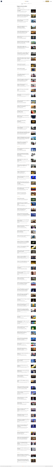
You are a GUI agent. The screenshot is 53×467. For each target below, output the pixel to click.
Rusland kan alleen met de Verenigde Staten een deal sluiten (23, 215)
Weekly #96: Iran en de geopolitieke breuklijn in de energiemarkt (22, 142)
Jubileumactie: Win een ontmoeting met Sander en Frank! (23, 116)
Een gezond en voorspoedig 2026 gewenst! (21, 193)
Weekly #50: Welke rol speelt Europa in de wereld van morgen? (23, 392)
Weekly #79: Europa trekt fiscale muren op (23, 235)
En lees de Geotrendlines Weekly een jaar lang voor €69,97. (23, 117)
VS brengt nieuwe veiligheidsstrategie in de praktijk (22, 189)
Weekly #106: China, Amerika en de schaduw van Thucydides (22, 84)
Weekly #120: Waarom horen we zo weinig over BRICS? (23, 10)
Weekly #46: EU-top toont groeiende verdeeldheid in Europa (22, 414)
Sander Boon (24, 28)
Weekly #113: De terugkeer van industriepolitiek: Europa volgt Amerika (23, 46)
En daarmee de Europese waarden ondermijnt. (22, 268)
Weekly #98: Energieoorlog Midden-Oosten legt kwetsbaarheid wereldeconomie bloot (23, 132)
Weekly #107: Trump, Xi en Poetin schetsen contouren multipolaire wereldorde (23, 79)
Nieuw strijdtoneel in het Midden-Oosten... (21, 344)
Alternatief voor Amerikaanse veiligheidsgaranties (22, 16)
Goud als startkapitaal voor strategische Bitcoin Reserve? (23, 305)
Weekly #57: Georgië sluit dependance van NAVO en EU (23, 353)
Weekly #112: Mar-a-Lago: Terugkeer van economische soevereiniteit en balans (23, 53)
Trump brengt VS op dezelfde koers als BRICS (22, 11)
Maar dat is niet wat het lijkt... (20, 232)
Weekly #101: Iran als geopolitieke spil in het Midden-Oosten (23, 111)
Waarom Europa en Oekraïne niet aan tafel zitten (22, 438)
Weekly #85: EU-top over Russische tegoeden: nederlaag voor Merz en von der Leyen (23, 203)
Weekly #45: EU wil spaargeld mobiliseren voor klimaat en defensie (23, 419)
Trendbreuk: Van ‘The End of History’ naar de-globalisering (23, 85)
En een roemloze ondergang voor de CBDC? (21, 328)
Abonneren (47, 1)
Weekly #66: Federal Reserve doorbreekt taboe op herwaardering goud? (23, 304)
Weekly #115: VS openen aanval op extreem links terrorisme (23, 36)
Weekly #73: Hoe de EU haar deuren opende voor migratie (23, 267)
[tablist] (21, 8)
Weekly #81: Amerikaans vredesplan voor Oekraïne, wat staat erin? (23, 226)
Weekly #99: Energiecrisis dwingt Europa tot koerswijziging (23, 127)
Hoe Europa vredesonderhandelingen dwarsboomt (22, 427)
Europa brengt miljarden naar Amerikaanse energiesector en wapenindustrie (23, 311)
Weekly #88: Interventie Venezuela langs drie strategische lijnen (23, 188)
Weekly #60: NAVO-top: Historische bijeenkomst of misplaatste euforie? (22, 338)
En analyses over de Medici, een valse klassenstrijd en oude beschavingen (23, 60)
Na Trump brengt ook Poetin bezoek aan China (22, 80)
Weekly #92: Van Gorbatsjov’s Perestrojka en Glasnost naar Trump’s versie (23, 165)
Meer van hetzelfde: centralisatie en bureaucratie (22, 290)
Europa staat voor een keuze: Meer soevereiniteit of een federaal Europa (23, 393)
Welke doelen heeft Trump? (20, 112)
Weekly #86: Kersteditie (20, 198)
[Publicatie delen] (44, 1)
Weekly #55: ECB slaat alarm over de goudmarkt (22, 365)
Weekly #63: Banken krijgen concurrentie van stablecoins (23, 321)
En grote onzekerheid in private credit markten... (22, 128)
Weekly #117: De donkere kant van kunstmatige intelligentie (22, 26)
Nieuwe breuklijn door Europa (20, 317)
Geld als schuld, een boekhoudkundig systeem (22, 69)
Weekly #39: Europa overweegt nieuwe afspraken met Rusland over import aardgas (23, 455)
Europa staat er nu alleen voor (20, 433)
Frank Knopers (21, 28)
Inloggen (51, 1)
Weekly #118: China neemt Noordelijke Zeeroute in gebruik (23, 20)
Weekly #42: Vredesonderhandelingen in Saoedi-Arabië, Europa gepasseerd (23, 437)
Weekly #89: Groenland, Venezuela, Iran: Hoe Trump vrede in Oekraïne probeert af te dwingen (23, 183)
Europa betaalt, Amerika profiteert (20, 339)
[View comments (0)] (21, 34)
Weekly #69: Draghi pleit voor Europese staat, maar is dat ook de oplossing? (23, 289)
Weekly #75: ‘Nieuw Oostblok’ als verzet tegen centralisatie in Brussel (23, 256)
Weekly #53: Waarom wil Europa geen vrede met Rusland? (22, 375)
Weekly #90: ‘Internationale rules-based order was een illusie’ (23, 176)
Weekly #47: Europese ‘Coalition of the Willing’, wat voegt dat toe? (23, 409)
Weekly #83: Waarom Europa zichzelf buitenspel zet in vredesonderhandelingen (23, 214)
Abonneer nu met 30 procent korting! (21, 122)
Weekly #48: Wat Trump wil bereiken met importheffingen (23, 402)
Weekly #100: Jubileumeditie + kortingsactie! (21, 121)
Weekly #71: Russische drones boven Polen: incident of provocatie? (23, 278)
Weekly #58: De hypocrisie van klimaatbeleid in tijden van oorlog (22, 348)
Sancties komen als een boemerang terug (21, 102)
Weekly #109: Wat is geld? (21, 68)
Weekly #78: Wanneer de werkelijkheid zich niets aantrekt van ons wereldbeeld (23, 241)
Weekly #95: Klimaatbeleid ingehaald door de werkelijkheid (23, 149)
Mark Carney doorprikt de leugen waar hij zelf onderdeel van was (23, 178)
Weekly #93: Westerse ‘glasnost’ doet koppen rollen (22, 159)
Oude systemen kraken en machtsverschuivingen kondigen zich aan (23, 161)
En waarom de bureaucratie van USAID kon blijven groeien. (23, 444)
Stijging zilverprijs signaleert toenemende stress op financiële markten (23, 252)
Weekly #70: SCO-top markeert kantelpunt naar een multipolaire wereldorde (23, 283)
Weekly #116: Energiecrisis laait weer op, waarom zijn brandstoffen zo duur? (23, 31)
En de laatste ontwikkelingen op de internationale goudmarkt (23, 449)
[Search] (43, 1)
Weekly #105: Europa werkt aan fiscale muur (22, 89)
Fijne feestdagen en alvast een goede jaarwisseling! (22, 199)
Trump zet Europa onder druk (20, 184)
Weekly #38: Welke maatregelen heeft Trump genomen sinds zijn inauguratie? (23, 460)
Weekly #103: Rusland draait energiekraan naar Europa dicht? (23, 101)
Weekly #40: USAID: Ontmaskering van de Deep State (23, 448)
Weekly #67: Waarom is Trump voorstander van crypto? (23, 299)
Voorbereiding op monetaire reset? (21, 333)
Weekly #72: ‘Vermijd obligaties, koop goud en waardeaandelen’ (23, 272)
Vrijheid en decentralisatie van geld (21, 300)
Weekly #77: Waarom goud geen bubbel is (23, 246)
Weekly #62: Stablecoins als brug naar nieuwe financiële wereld (22, 327)
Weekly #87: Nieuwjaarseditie (21, 192)
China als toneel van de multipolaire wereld (21, 284)
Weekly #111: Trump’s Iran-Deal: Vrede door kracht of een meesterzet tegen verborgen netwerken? (23, 58)
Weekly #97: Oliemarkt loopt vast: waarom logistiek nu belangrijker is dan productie (23, 137)
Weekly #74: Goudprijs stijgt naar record (23, 261)
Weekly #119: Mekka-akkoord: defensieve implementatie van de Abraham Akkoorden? (23, 15)
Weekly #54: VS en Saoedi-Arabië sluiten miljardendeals (23, 370)
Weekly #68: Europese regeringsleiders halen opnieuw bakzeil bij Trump (23, 294)
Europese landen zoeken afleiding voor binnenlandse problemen (22, 221)
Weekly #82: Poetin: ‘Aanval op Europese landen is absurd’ (23, 220)
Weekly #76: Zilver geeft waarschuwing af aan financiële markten (23, 251)
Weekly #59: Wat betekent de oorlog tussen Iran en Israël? (23, 343)
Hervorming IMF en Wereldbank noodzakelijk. (22, 388)
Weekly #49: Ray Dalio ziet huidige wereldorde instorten (22, 397)
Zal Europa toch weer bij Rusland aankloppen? (22, 133)
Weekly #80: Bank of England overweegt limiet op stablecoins (23, 231)
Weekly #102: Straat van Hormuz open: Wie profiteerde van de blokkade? (23, 106)
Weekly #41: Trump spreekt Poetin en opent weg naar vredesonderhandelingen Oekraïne (23, 443)
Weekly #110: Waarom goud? (21, 64)
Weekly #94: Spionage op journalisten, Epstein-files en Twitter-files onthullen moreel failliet (23, 154)
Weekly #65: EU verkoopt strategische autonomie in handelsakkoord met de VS (23, 309)
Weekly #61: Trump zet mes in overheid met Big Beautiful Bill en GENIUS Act (23, 332)
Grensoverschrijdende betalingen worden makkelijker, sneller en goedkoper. (23, 323)
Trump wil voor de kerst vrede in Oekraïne (21, 227)
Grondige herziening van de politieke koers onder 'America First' (23, 461)
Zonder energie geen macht (20, 107)
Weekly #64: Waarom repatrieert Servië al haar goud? (23, 316)
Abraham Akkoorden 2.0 (19, 75)
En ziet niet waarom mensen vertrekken (21, 236)
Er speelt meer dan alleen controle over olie (21, 143)
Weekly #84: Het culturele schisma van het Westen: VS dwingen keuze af (23, 209)
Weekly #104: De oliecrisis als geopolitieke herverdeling (23, 94)
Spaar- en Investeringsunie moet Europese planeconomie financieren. (23, 421)
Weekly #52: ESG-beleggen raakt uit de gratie (23, 380)
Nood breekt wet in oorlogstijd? (20, 349)
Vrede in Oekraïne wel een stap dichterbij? (21, 295)
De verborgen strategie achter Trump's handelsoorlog (22, 54)
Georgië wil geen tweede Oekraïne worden (21, 354)
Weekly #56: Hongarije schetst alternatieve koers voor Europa (23, 360)
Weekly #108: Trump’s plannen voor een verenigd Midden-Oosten (23, 74)
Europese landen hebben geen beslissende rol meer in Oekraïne (23, 410)
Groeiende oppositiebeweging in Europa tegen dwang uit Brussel (23, 361)
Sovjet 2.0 (18, 166)
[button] (22, 3)
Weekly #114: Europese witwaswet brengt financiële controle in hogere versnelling (23, 41)
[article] (26, 11)
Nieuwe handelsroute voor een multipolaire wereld (22, 21)
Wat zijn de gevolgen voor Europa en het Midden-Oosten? (23, 138)
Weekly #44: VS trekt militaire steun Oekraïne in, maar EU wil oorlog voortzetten (22, 426)
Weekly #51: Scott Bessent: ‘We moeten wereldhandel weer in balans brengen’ (23, 387)
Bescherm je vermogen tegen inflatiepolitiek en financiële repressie (23, 273)
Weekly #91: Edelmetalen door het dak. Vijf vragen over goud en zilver (23, 171)
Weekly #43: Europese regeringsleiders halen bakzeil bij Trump (23, 432)
